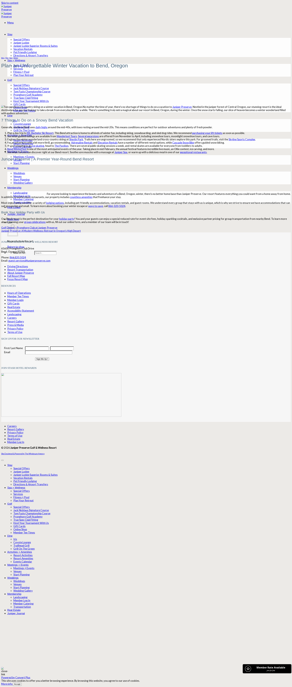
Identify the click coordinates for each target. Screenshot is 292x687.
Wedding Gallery (23, 590)
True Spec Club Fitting (25, 97)
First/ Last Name (13, 348)
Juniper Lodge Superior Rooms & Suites (35, 45)
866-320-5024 (116, 206)
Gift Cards (19, 104)
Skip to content (9, 2)
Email (7, 352)
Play (6, 58)
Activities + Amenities (19, 552)
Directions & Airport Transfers (30, 55)
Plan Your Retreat (23, 75)
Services (18, 68)
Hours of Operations (19, 292)
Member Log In (15, 442)
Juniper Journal (16, 214)
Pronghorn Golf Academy (28, 94)
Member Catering (23, 199)
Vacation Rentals (23, 49)
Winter (15, 58)
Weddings (13, 577)
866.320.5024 (18, 257)
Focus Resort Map (17, 279)
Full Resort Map (16, 276)
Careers (12, 317)
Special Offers (21, 39)
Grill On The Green (24, 130)
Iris (15, 539)
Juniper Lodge (21, 42)
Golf (9, 80)
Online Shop (20, 529)
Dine (9, 115)
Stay (9, 34)
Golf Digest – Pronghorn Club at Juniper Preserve (29, 227)
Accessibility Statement (20, 310)
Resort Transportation (20, 269)
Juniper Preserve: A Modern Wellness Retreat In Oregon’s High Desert (41, 230)
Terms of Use (14, 332)
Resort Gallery (15, 321)
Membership (14, 594)
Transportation (22, 606)
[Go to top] (2, 460)
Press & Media (15, 325)
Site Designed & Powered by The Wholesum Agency (23, 454)
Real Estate (13, 307)
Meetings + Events (23, 156)
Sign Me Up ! (42, 359)
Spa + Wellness (16, 60)
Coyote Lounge (22, 123)
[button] (10, 22)
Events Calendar (22, 561)
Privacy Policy (15, 328)
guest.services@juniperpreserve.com (29, 260)
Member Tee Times (18, 296)
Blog (2, 58)
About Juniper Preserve (20, 272)
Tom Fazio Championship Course (31, 91)
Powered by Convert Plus (15, 677)
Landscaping (14, 314)
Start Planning (21, 163)
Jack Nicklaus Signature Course (31, 88)
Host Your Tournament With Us (31, 101)
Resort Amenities (23, 558)
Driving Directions (17, 266)
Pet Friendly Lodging (25, 52)
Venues (17, 571)
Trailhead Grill (21, 545)
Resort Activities (23, 555)
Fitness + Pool (21, 71)
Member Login (15, 300)
